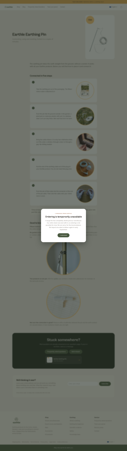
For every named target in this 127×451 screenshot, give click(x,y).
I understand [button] (63, 235)
